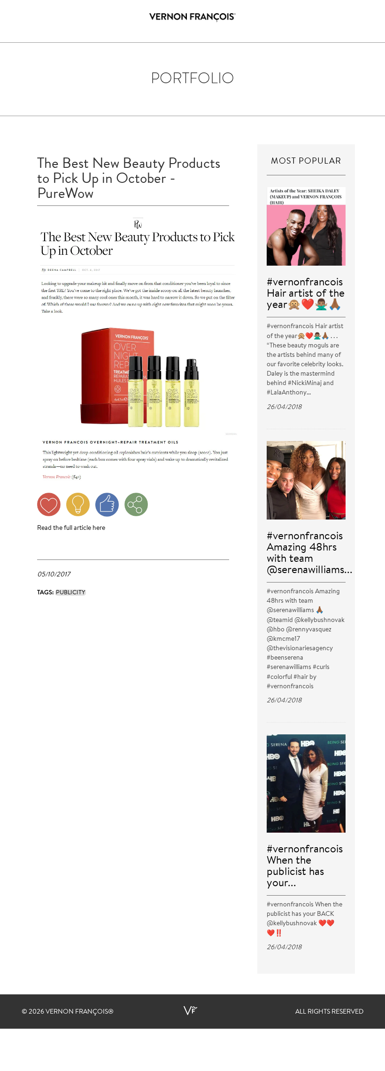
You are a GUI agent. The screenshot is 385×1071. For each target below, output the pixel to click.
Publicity (70, 593)
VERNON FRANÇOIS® (80, 1012)
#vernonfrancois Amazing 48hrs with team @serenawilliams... (310, 553)
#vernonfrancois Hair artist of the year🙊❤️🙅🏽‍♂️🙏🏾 (306, 294)
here (98, 528)
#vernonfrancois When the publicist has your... (305, 866)
